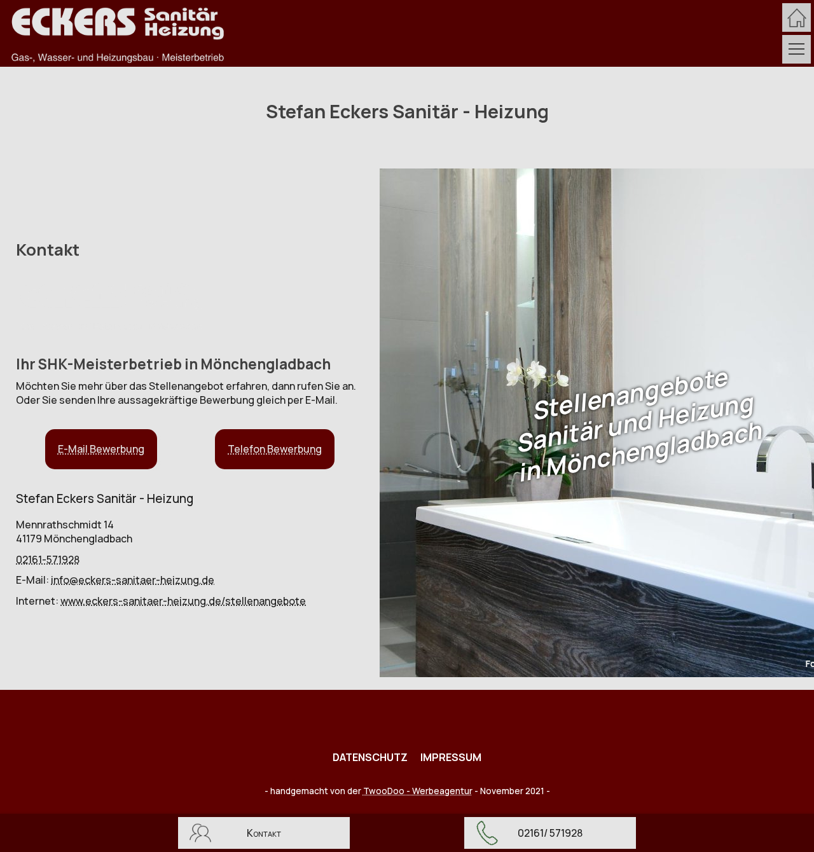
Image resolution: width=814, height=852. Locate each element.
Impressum (450, 757)
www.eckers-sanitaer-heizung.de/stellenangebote (183, 601)
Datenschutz (370, 757)
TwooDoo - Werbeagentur (418, 791)
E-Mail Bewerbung (101, 449)
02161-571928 (47, 560)
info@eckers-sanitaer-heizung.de (132, 580)
